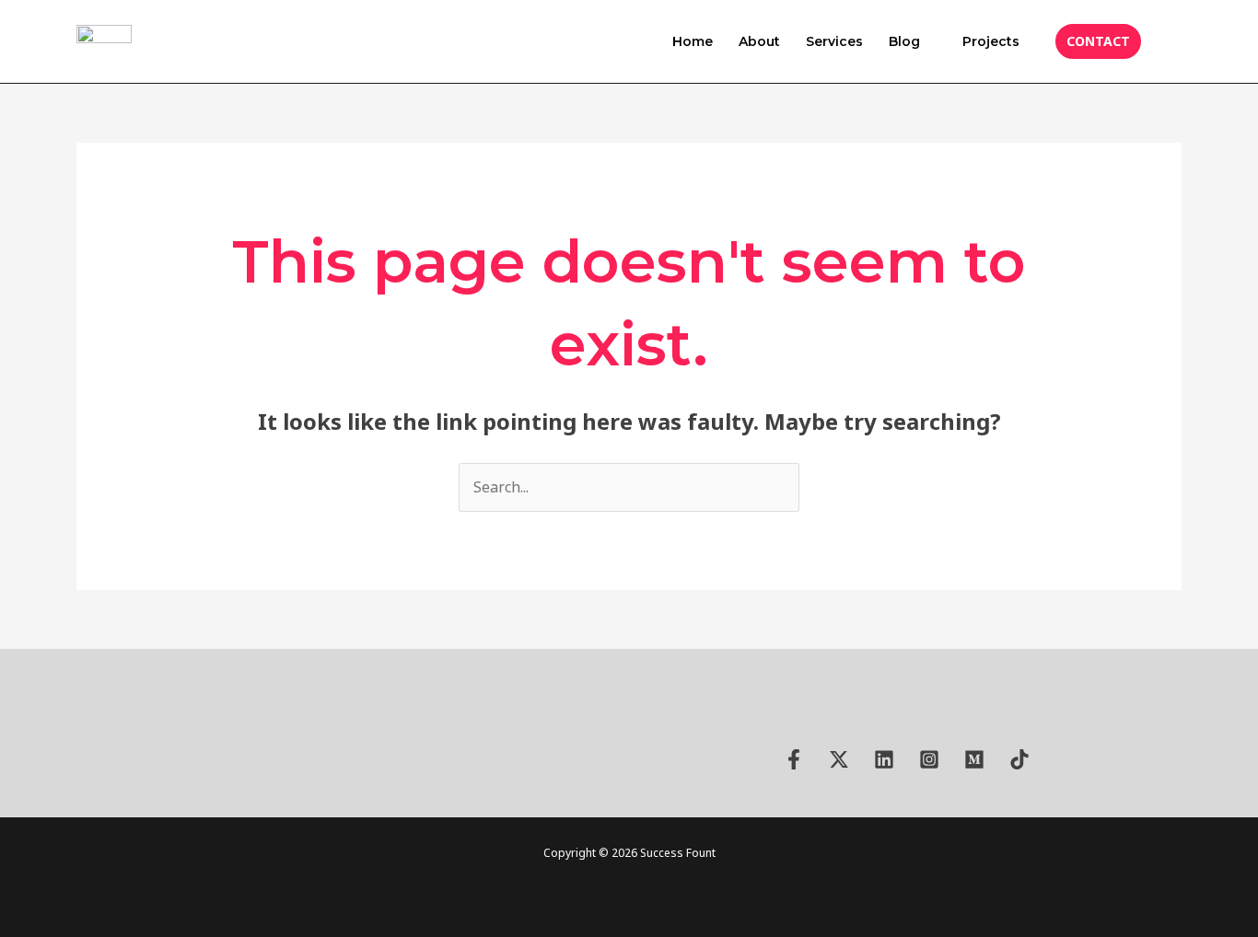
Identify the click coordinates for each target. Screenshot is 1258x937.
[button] (1098, 41)
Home (692, 41)
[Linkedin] (884, 759)
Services (834, 41)
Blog (904, 41)
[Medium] (974, 759)
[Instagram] (929, 759)
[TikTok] (1019, 759)
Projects (990, 41)
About (759, 41)
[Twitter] (839, 759)
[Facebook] (794, 759)
